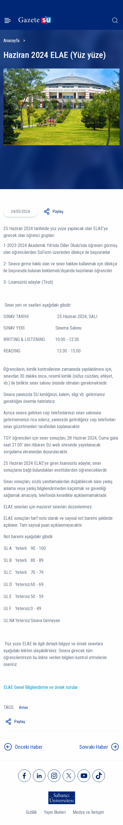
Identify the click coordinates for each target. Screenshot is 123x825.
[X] (69, 775)
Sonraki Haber (93, 747)
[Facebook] (24, 775)
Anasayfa (11, 40)
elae (24, 707)
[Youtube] (84, 775)
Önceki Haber (29, 747)
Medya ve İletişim (88, 812)
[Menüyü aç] (8, 20)
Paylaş (58, 211)
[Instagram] (54, 775)
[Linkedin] (39, 775)
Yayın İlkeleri (55, 812)
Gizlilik (31, 812)
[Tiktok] (98, 775)
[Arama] (115, 20)
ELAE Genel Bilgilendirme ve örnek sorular (40, 687)
